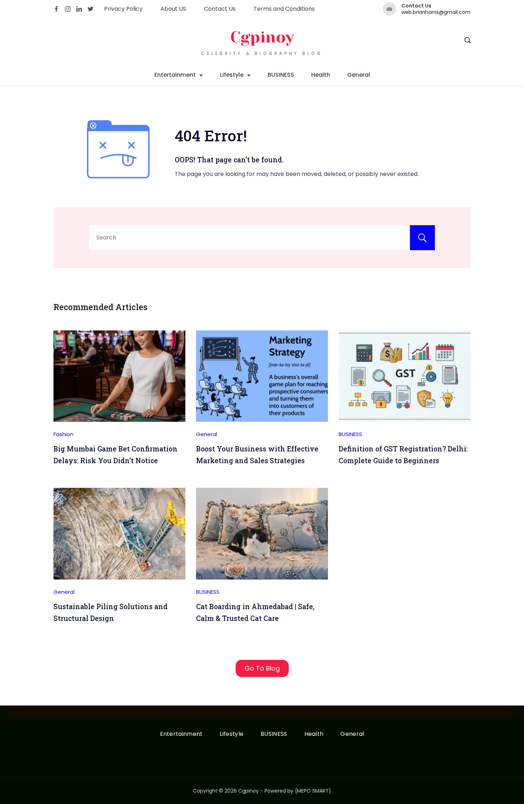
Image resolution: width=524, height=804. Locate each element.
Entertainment (175, 75)
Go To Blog (262, 668)
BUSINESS (281, 75)
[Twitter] (90, 9)
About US (173, 9)
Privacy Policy (123, 9)
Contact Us (220, 9)
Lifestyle (231, 75)
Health (320, 75)
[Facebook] (56, 9)
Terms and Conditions (284, 9)
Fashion (63, 434)
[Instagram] (68, 9)
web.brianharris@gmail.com (436, 12)
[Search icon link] (467, 41)
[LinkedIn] (79, 9)
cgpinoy (262, 37)
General (358, 75)
